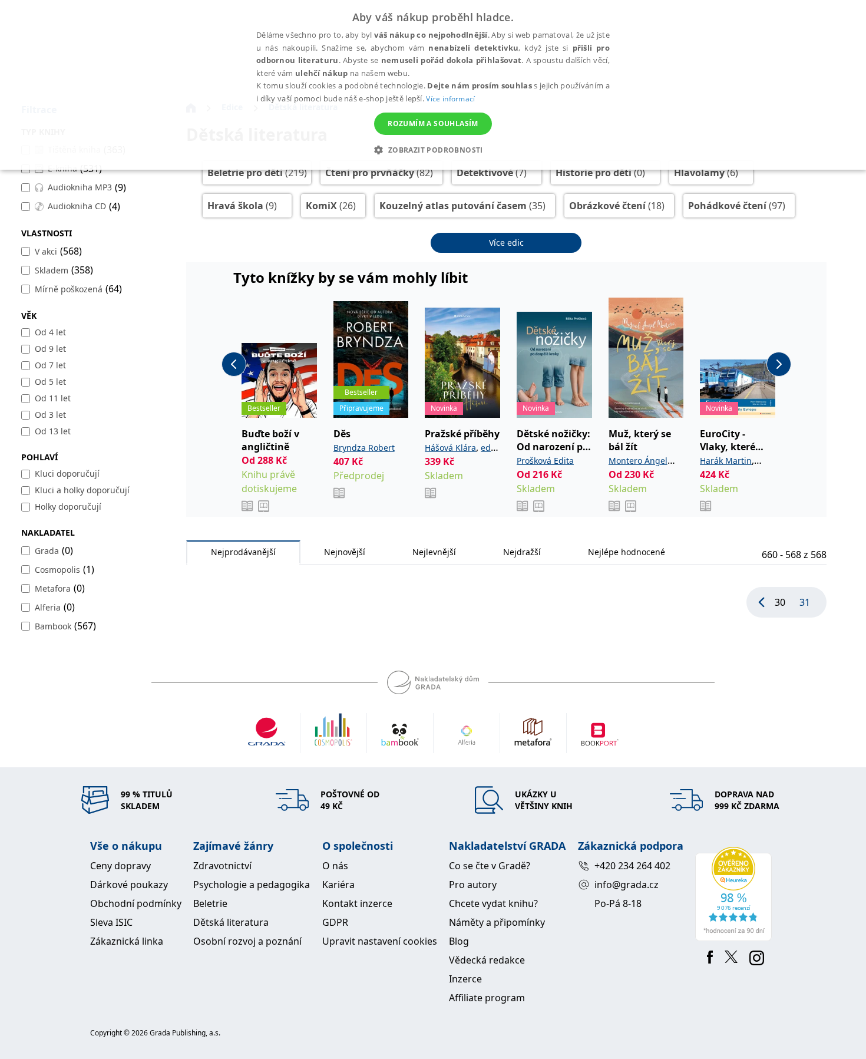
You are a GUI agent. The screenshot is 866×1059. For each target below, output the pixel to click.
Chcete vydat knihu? (493, 903)
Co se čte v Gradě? (489, 865)
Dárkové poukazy (129, 884)
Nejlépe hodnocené (626, 551)
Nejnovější (344, 551)
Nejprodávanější (243, 551)
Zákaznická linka (126, 941)
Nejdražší (522, 551)
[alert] (433, 85)
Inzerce (465, 978)
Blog (459, 941)
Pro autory (473, 884)
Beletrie (210, 903)
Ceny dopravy (120, 865)
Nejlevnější (434, 551)
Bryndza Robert (364, 447)
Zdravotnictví (222, 865)
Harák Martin (726, 460)
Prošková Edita (545, 460)
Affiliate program (487, 997)
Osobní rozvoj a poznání (247, 941)
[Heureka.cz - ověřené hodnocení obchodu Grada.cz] (735, 894)
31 (804, 602)
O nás (335, 865)
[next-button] (778, 364)
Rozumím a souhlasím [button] (433, 123)
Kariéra (338, 884)
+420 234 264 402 (632, 865)
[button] (432, 150)
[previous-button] (234, 364)
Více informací (450, 99)
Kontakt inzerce (357, 903)
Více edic (506, 242)
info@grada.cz (626, 884)
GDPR (335, 922)
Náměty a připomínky (497, 922)
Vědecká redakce (487, 960)
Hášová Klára (450, 447)
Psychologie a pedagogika (251, 884)
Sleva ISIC (111, 922)
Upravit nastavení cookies (379, 941)
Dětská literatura (231, 922)
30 (780, 602)
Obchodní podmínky (135, 903)
